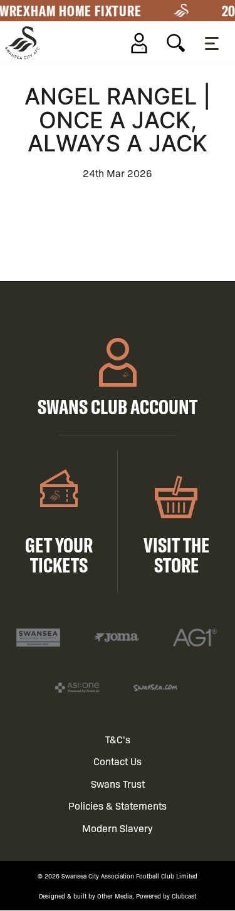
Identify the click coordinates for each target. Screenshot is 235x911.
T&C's (117, 739)
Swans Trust (118, 783)
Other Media (114, 896)
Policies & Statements (117, 805)
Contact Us (117, 761)
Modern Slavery (117, 828)
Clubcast (184, 896)
